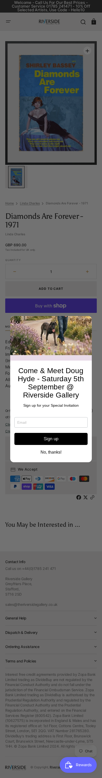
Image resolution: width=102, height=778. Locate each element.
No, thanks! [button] (51, 452)
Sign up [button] (51, 438)
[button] (16, 322)
